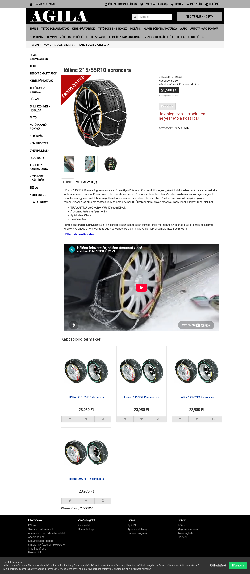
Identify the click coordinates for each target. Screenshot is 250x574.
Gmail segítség (37, 548)
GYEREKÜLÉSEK (78, 37)
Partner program (137, 533)
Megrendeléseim (187, 529)
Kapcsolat (84, 525)
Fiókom (181, 525)
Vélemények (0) (86, 182)
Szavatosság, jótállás (40, 540)
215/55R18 (86, 508)
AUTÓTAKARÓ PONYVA (204, 28)
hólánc (74, 508)
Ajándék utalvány (137, 529)
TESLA (181, 37)
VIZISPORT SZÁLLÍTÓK (159, 37)
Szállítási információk (41, 529)
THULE (34, 28)
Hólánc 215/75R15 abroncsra (141, 397)
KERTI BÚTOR (196, 37)
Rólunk (32, 525)
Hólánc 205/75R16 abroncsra (86, 479)
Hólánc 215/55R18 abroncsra (86, 397)
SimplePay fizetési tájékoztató (46, 544)
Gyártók (132, 525)
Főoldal (35, 45)
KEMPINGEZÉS (55, 37)
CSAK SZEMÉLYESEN (39, 57)
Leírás (67, 182)
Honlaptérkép (86, 529)
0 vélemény (182, 127)
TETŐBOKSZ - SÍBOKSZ (112, 28)
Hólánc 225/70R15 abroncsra (196, 397)
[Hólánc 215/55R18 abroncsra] (100, 113)
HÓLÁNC (135, 28)
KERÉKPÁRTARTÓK (83, 28)
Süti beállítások (217, 565)
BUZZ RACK (98, 37)
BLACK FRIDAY (39, 202)
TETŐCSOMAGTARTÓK (55, 28)
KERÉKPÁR (36, 37)
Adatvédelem (36, 537)
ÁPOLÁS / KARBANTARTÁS (125, 37)
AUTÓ (183, 28)
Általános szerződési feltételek (47, 533)
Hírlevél (182, 537)
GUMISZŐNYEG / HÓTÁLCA (160, 28)
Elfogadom (238, 565)
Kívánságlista (185, 533)
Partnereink (35, 552)
